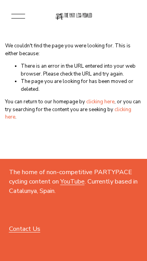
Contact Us (24, 229)
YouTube (72, 181)
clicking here (100, 101)
